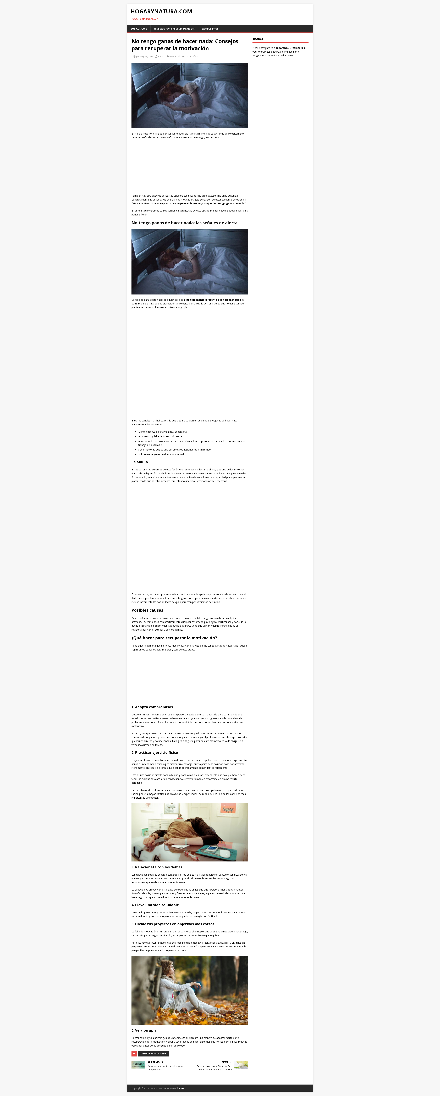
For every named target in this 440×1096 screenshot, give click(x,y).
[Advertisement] (190, 167)
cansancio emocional (153, 1053)
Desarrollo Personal (180, 56)
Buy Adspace (139, 28)
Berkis (161, 56)
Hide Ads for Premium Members (174, 28)
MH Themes (178, 1088)
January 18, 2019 (144, 56)
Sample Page (210, 28)
